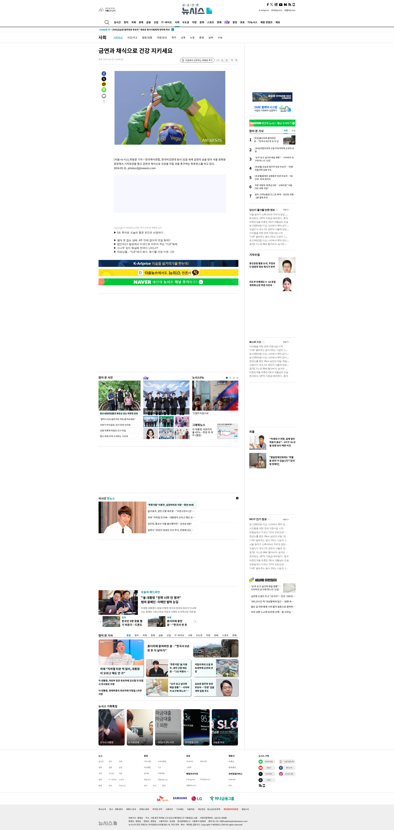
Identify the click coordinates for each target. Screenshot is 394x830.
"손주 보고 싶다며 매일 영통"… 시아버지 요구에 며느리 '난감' (179, 687)
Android (232, 779)
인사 (145, 785)
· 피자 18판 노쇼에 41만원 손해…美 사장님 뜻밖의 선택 (272, 611)
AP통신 (231, 761)
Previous (100, 621)
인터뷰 (146, 773)
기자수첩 (254, 255)
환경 (201, 37)
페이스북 (289, 767)
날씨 (211, 37)
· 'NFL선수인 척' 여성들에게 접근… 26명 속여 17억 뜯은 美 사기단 (272, 601)
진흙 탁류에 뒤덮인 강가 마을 (113, 430)
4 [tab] (237, 378)
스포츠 (210, 22)
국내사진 (189, 761)
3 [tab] (234, 378)
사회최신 (118, 37)
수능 (220, 37)
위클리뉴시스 (290, 10)
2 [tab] (230, 378)
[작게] (231, 60)
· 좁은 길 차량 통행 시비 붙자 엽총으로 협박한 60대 (272, 606)
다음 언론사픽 (289, 761)
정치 (126, 22)
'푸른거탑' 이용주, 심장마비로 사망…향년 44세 (170, 504)
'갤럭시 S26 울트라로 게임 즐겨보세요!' (118, 419)
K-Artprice (264, 10)
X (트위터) (268, 773)
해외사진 (203, 761)
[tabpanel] (215, 400)
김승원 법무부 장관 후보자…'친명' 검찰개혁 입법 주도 (204, 687)
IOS (230, 785)
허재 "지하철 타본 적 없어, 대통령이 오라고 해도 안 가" (120, 671)
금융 (148, 22)
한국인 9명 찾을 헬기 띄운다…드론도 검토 (132, 624)
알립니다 (245, 809)
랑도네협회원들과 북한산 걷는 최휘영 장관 (119, 413)
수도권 (185, 22)
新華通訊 (232, 767)
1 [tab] (227, 378)
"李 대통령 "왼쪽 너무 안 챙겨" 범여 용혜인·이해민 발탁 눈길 (161, 599)
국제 (133, 22)
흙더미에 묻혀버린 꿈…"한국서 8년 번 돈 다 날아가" (168, 648)
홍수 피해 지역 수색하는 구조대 (114, 436)
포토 (242, 22)
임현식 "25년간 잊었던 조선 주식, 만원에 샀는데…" (171, 530)
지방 (194, 22)
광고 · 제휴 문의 (116, 809)
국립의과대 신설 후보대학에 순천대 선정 (204, 668)
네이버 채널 (269, 761)
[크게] (236, 60)
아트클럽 (147, 767)
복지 (174, 37)
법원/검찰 (147, 37)
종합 (129, 635)
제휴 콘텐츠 (266, 22)
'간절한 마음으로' (200, 413)
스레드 (268, 780)
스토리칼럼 (162, 761)
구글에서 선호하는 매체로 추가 (199, 60)
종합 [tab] (293, 130)
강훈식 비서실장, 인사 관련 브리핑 (115, 424)
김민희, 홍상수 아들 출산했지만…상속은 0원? (169, 523)
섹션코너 (147, 779)
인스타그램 (289, 773)
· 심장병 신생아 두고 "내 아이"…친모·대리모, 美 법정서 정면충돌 (272, 596)
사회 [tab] (286, 130)
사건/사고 (132, 37)
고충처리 (169, 809)
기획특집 (161, 773)
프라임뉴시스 (276, 10)
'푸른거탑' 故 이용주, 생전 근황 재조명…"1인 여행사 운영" (179, 668)
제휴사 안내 (131, 809)
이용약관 (190, 809)
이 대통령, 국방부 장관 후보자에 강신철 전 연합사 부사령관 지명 (120, 682)
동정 (164, 785)
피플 (252, 432)
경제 (141, 22)
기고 (159, 767)
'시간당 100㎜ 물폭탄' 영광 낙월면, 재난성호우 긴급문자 (131, 29)
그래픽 (188, 767)
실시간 (117, 22)
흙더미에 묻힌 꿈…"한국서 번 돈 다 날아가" (177, 624)
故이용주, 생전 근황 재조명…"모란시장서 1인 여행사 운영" (171, 511)
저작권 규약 (157, 809)
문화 (202, 22)
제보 (277, 22)
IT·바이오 (166, 22)
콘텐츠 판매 (144, 809)
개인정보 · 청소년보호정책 (209, 809)
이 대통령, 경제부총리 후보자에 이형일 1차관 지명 (120, 692)
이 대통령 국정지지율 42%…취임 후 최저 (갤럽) (202, 432)
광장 (235, 22)
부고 (154, 785)
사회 (177, 22)
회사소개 (102, 809)
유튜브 (268, 767)
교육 (183, 37)
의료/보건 (162, 37)
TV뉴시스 (252, 22)
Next (195, 621)
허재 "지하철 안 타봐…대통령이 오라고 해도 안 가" (171, 517)
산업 (156, 22)
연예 (219, 22)
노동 (192, 37)
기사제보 (180, 809)
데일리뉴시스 (163, 779)
